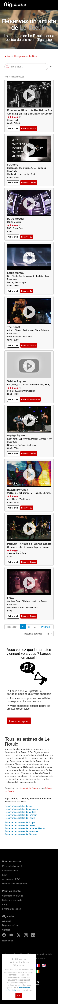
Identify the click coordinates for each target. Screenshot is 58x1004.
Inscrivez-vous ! (10, 870)
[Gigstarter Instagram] (26, 935)
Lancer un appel (18, 721)
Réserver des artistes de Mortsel (20, 811)
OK (18, 995)
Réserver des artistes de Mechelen (21, 808)
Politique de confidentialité (39, 953)
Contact (6, 929)
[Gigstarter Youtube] (12, 935)
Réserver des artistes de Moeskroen (22, 831)
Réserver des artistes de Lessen (20, 825)
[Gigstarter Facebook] (4, 935)
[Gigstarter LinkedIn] (33, 935)
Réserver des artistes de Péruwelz (21, 834)
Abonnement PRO (11, 879)
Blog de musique (10, 925)
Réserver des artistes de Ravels (20, 817)
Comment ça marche (12, 895)
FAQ (4, 874)
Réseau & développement (14, 883)
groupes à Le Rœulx (28, 787)
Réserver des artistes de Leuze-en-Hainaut (25, 828)
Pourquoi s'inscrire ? (12, 866)
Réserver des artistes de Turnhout (21, 814)
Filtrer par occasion (11, 908)
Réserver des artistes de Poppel (20, 822)
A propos (6, 920)
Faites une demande (12, 899)
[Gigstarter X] (19, 935)
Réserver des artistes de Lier (18, 805)
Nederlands (7, 940)
